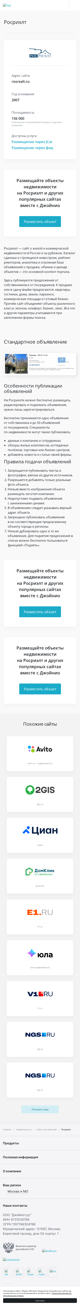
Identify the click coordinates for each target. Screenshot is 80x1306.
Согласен (40, 1300)
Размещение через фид (32, 147)
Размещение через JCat (32, 141)
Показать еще (40, 1109)
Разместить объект (40, 221)
